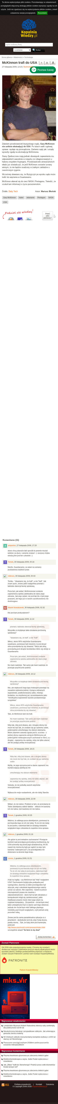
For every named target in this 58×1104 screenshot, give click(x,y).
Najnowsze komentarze (13, 1051)
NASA (50, 198)
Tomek (10, 562)
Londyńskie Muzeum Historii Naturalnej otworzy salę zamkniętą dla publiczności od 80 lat (29, 1027)
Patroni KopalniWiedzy (29, 970)
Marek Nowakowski (16, 608)
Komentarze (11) (11, 540)
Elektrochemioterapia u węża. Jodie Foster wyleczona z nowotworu (25, 1060)
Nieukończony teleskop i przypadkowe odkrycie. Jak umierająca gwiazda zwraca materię (29, 1032)
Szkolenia (50, 1084)
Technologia (28, 67)
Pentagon (41, 198)
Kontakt (39, 1084)
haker (21, 198)
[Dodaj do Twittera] (28, 218)
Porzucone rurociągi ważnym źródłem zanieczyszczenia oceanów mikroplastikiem (26, 1044)
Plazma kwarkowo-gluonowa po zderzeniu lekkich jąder (25, 1055)
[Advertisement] (29, 348)
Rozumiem (42, 13)
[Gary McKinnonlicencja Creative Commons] (29, 140)
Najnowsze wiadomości (13, 1021)
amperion (12, 545)
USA (5, 202)
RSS (7, 1084)
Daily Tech (13, 191)
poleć (54, 216)
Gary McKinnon (9, 198)
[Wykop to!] (11, 218)
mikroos (11, 576)
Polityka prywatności (22, 1084)
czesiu (10, 858)
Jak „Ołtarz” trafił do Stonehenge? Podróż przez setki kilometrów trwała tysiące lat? (29, 1066)
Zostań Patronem (10, 943)
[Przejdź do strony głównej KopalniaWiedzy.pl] (29, 28)
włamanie (31, 198)
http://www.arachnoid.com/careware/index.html (26, 927)
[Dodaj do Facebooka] (19, 218)
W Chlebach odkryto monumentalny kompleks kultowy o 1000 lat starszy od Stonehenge (29, 1038)
